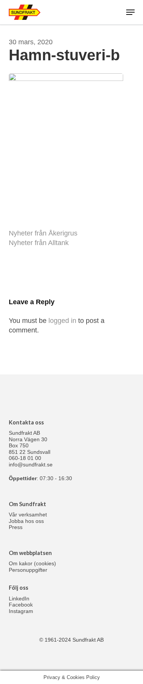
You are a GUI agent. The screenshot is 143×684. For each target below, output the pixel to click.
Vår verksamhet (28, 514)
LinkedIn (19, 598)
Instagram (21, 611)
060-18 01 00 (25, 458)
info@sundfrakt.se (31, 464)
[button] (130, 12)
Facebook (21, 605)
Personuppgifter (28, 570)
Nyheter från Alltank (39, 243)
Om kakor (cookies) (32, 563)
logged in (62, 320)
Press (15, 527)
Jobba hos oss (26, 521)
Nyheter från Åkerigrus (43, 233)
